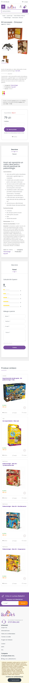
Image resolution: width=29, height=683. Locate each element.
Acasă (3, 15)
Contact (26, 2)
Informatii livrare (5, 630)
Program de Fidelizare (6, 640)
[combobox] (11, 11)
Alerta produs (13, 129)
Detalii (15, 412)
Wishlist (15, 136)
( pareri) (10, 73)
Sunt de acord (15, 680)
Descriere (14, 149)
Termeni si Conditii (6, 636)
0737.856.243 (6, 2)
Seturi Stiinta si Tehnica (19, 15)
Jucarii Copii (9, 15)
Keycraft (13, 87)
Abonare (23, 603)
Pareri (14, 154)
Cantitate (6, 121)
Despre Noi (4, 627)
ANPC (2, 646)
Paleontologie (7, 17)
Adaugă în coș (24, 407)
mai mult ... (18, 71)
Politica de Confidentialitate (15, 676)
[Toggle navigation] (3, 7)
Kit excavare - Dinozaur (17, 17)
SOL (2, 650)
